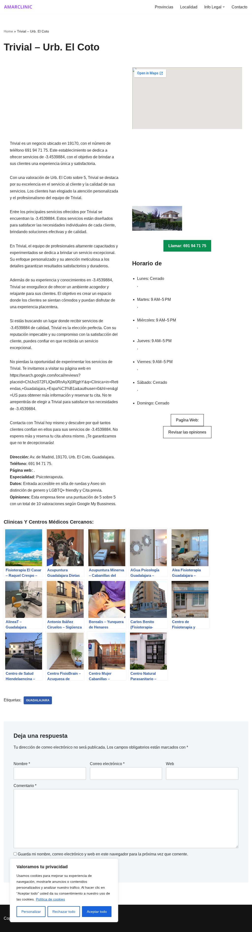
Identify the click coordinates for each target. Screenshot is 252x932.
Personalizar (31, 912)
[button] (224, 7)
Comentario (25, 786)
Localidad (188, 7)
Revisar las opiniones (187, 432)
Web (170, 764)
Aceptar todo (97, 912)
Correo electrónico (107, 764)
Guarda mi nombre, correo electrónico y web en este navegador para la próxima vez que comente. (103, 854)
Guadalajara (37, 700)
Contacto (239, 7)
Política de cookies (50, 899)
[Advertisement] (65, 103)
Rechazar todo (63, 912)
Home (8, 31)
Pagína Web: (187, 420)
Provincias (164, 7)
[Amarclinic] (18, 6)
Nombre (22, 764)
